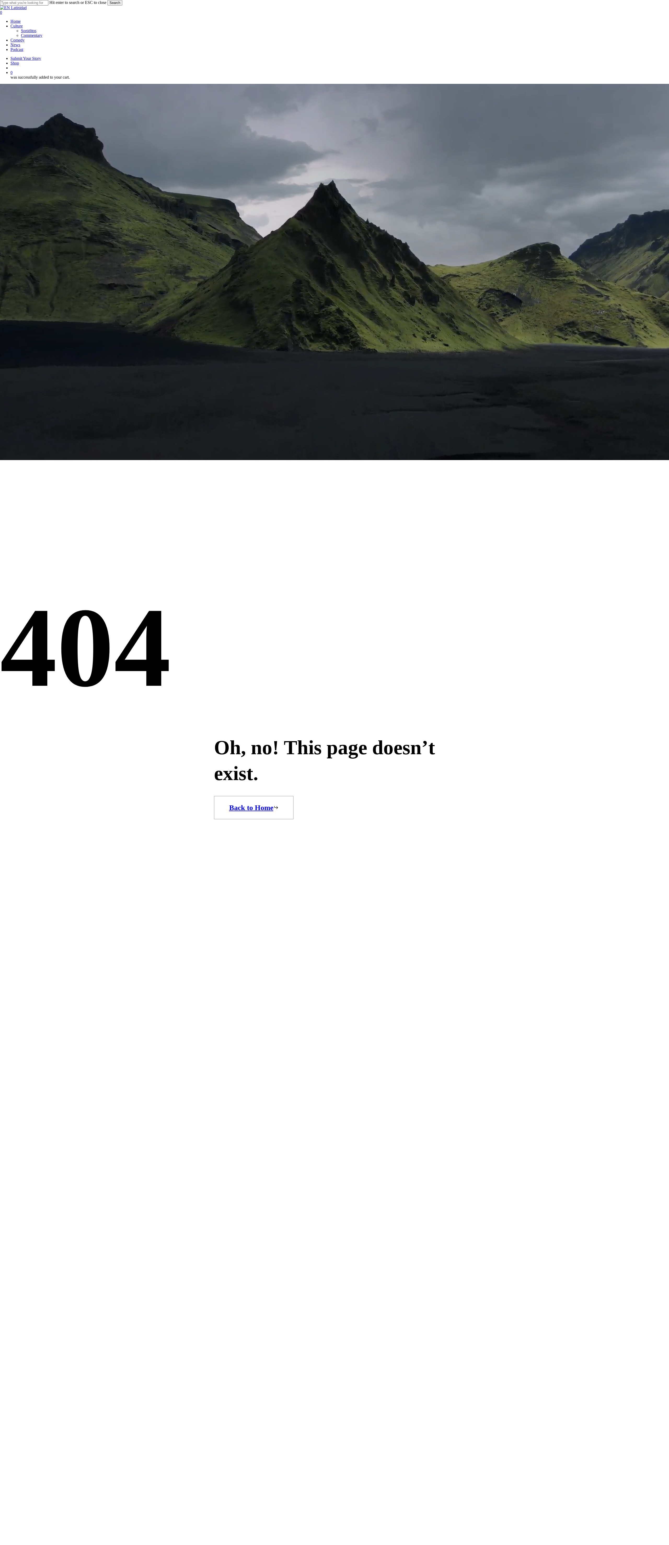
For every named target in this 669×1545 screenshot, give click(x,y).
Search (114, 3)
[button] (254, 808)
